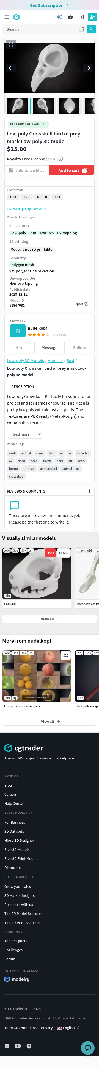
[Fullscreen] (11, 44)
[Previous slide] (11, 68)
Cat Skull (10, 604)
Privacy (47, 1027)
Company (11, 775)
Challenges (13, 949)
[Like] (20, 181)
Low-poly (18, 232)
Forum (9, 958)
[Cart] (70, 17)
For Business (14, 822)
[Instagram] (29, 1046)
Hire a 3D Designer (19, 840)
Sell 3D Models (16, 877)
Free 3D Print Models (21, 858)
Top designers (15, 940)
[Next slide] (88, 68)
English (66, 1028)
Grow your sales (17, 886)
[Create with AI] (59, 17)
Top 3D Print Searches (22, 922)
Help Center (14, 803)
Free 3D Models (16, 849)
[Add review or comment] (89, 491)
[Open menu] (6, 17)
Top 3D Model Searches (23, 913)
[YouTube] (18, 1046)
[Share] (79, 181)
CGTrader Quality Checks (24, 209)
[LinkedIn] (7, 1046)
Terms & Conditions (20, 1027)
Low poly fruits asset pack (22, 706)
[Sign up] (92, 17)
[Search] (91, 29)
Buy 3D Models (15, 812)
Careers (10, 794)
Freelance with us (18, 904)
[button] (81, 29)
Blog (8, 785)
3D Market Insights (19, 895)
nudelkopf (37, 328)
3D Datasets (14, 831)
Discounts (12, 867)
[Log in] (81, 17)
